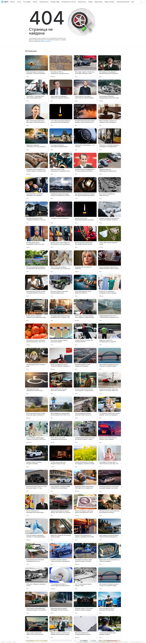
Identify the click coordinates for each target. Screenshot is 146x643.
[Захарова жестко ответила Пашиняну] (85, 261)
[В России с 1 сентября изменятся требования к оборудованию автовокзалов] (109, 139)
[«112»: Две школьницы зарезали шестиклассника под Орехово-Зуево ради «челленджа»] (60, 115)
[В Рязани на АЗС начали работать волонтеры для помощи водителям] (109, 505)
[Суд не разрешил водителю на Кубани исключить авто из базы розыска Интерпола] (109, 261)
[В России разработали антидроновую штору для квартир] (85, 627)
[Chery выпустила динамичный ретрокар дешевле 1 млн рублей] (36, 603)
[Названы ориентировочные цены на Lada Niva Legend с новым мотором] (85, 432)
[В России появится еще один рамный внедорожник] (60, 286)
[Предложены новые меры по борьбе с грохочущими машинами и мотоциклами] (109, 432)
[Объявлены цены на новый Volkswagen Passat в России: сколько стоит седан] (60, 603)
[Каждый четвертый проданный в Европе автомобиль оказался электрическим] (109, 213)
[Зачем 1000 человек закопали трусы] (109, 237)
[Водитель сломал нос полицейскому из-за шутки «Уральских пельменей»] (109, 335)
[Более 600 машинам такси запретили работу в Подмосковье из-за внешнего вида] (85, 286)
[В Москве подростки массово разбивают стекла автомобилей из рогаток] (36, 66)
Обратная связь (110, 641)
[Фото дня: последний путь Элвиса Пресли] (109, 188)
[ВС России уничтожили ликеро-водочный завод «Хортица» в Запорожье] (36, 408)
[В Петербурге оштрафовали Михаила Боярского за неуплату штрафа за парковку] (109, 66)
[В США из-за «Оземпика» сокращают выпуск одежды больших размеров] (109, 286)
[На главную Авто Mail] (5, 2)
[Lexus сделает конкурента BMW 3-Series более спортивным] (60, 481)
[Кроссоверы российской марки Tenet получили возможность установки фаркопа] (109, 530)
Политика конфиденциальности (136, 641)
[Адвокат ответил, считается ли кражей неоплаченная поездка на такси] (60, 627)
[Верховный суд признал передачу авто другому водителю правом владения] (85, 188)
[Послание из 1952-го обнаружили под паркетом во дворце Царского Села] (60, 66)
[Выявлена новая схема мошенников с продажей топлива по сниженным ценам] (60, 164)
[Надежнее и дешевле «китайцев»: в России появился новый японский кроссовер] (36, 139)
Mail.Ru (3, 641)
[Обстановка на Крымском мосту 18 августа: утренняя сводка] (109, 359)
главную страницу (45, 41)
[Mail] (2, 2)
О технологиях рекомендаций (121, 641)
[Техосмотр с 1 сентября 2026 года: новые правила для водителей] (36, 91)
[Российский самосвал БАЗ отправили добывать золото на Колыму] (36, 213)
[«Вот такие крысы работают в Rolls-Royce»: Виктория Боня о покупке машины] (36, 115)
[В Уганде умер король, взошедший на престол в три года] (36, 237)
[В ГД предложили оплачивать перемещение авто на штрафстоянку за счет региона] (36, 554)
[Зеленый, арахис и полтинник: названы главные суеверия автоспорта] (85, 603)
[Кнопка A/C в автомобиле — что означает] (85, 139)
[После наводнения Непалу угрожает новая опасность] (85, 408)
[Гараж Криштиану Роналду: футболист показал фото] (60, 383)
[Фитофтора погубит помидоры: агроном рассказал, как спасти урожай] (36, 335)
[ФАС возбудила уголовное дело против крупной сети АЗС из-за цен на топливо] (60, 408)
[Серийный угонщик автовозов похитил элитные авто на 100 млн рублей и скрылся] (60, 188)
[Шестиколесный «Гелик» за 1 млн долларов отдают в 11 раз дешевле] (36, 481)
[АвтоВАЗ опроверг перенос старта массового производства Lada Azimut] (60, 554)
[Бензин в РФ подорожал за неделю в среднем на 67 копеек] (85, 530)
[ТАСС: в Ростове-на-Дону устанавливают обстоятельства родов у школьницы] (60, 261)
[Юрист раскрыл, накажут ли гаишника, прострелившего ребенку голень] (109, 115)
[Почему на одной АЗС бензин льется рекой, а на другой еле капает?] (85, 383)
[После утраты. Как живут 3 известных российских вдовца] (85, 91)
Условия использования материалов (97, 641)
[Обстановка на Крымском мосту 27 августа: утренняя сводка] (109, 578)
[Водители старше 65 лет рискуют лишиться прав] (60, 530)
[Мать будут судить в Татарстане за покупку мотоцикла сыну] (85, 66)
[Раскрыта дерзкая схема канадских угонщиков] (85, 359)
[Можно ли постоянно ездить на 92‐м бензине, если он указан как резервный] (60, 237)
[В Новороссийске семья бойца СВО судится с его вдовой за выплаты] (85, 481)
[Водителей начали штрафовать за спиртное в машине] (109, 554)
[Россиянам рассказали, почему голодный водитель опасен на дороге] (36, 286)
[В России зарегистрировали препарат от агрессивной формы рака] (36, 530)
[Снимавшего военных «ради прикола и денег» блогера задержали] (85, 554)
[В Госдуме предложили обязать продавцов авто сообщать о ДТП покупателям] (60, 310)
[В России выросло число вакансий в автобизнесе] (109, 603)
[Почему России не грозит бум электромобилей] (85, 335)
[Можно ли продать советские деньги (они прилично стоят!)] (85, 505)
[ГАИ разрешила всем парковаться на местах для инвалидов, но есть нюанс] (36, 383)
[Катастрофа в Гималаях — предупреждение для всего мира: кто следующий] (109, 91)
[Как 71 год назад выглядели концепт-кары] (85, 578)
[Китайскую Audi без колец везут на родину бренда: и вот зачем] (109, 481)
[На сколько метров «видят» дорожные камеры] (60, 335)
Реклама (14, 641)
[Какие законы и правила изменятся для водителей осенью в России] (36, 310)
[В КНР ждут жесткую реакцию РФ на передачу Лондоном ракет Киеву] (85, 310)
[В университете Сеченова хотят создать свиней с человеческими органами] (36, 164)
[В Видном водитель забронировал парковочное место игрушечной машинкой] (109, 164)
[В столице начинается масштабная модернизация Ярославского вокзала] (60, 139)
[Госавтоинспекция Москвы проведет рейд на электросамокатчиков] (109, 627)
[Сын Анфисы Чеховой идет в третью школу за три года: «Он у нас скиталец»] (109, 456)
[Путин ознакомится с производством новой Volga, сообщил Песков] (36, 505)
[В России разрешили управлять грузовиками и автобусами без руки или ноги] (36, 261)
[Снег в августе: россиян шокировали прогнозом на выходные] (60, 432)
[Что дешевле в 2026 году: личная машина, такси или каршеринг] (109, 408)
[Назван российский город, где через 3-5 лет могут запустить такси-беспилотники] (109, 383)
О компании (8, 641)
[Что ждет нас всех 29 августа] (60, 213)
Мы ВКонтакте (79, 641)
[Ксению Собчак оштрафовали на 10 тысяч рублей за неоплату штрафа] (85, 164)
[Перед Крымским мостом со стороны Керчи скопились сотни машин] (109, 310)
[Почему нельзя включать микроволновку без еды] (60, 456)
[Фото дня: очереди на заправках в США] (36, 578)
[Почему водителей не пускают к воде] (36, 359)
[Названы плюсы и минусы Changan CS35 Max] (36, 456)
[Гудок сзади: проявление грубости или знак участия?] (36, 627)
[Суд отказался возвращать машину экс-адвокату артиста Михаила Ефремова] (60, 91)
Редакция (85, 641)
